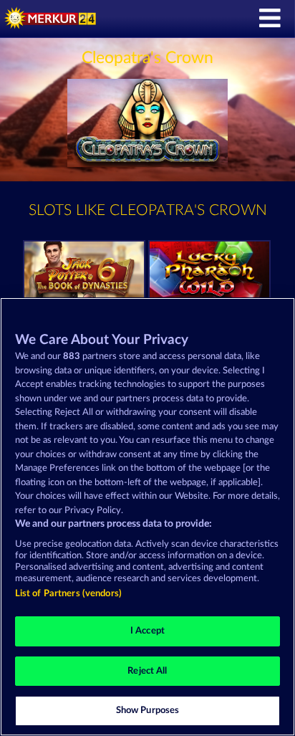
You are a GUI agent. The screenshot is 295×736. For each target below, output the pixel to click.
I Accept (147, 631)
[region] (147, 516)
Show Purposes (148, 710)
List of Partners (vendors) (68, 593)
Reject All (147, 671)
